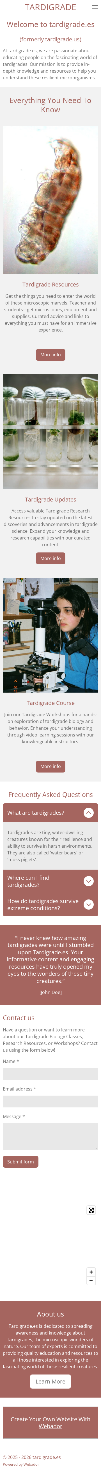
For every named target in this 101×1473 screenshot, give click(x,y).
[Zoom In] (91, 1272)
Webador (50, 1426)
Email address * (19, 1089)
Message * (14, 1116)
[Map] (50, 1245)
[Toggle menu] (95, 7)
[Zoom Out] (91, 1280)
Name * (11, 1061)
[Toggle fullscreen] (91, 1210)
